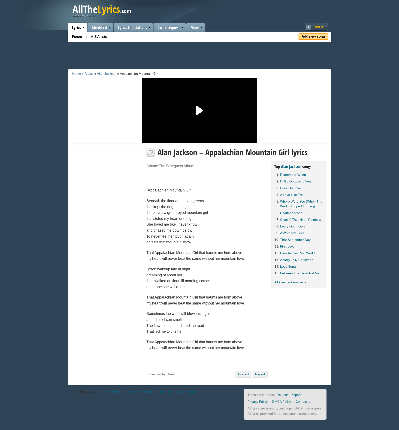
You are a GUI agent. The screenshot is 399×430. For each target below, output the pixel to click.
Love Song (288, 266)
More (194, 27)
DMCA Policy (281, 401)
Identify (165, 392)
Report (260, 374)
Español (297, 395)
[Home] (101, 16)
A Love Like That (292, 195)
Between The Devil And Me (300, 273)
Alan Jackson (106, 73)
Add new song (313, 36)
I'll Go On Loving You (295, 181)
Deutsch (283, 395)
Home (76, 73)
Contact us (303, 401)
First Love (287, 246)
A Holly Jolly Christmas (296, 260)
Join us (319, 26)
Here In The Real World (297, 253)
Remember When (293, 174)
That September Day (295, 240)
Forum (77, 37)
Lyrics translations (132, 27)
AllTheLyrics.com (86, 391)
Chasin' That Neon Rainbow (300, 219)
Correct (243, 374)
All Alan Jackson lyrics (290, 282)
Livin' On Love (290, 188)
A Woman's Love (292, 233)
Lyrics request (169, 27)
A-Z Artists (99, 37)
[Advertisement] (199, 54)
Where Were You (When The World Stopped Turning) (301, 204)
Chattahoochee (291, 213)
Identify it (99, 27)
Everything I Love (292, 226)
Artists (89, 73)
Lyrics (76, 27)
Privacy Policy (258, 401)
